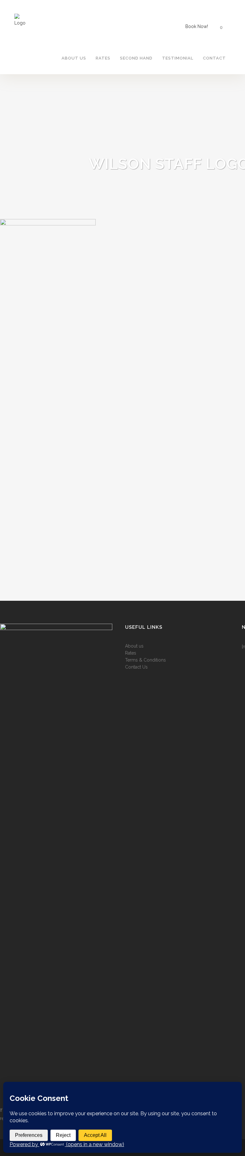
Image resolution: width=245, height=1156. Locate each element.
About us (134, 646)
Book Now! (196, 26)
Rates (130, 653)
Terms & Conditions (145, 660)
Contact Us (136, 667)
